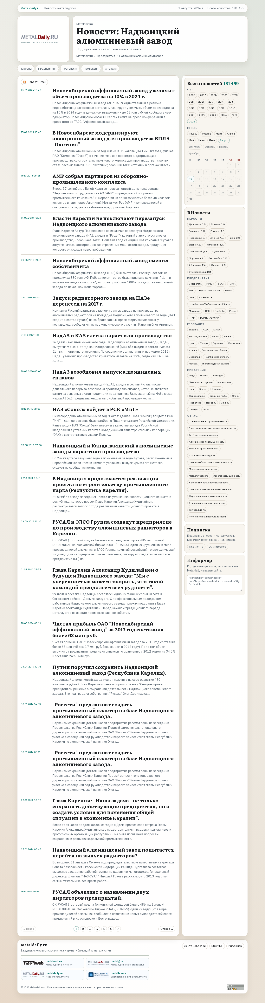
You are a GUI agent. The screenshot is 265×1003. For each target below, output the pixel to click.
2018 (211, 108)
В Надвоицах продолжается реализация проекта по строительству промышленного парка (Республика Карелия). (110, 484)
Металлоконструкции (201, 382)
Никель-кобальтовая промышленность (210, 462)
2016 (191, 108)
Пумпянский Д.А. (215, 244)
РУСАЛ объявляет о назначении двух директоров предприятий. (100, 894)
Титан (206, 409)
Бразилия (194, 356)
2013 (211, 101)
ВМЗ (207, 310)
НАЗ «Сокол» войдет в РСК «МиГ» (95, 409)
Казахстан (234, 343)
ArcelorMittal (205, 297)
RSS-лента (196, 546)
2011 (191, 101)
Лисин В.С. (234, 237)
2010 (235, 95)
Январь (193, 133)
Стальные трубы (218, 395)
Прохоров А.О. (197, 237)
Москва (193, 363)
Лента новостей (195, 946)
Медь (192, 375)
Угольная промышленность (204, 448)
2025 (234, 115)
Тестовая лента (197, 509)
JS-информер (217, 546)
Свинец (225, 402)
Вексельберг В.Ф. (218, 258)
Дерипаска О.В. (197, 224)
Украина (193, 329)
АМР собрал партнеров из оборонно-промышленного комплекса (100, 178)
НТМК (192, 317)
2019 (221, 108)
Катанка (216, 389)
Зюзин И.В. (195, 244)
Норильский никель (209, 290)
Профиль (211, 402)
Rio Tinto (219, 310)
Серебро (193, 409)
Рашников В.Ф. (197, 231)
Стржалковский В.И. (200, 271)
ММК (209, 283)
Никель (204, 375)
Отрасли (111, 68)
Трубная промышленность (203, 434)
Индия (215, 336)
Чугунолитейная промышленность (207, 516)
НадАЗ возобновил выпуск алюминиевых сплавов (106, 374)
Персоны (26, 68)
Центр (192, 343)
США (206, 329)
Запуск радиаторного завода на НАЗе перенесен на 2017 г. (101, 300)
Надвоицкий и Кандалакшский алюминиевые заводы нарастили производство (112, 448)
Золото (203, 389)
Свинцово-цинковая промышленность (210, 489)
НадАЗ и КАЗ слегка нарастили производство (112, 335)
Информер (235, 946)
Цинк (192, 389)
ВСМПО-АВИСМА (209, 317)
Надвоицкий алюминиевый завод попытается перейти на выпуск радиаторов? (113, 852)
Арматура (217, 375)
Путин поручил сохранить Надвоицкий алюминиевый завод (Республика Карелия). (109, 669)
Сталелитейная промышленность (207, 503)
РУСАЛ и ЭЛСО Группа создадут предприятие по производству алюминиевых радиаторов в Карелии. (112, 527)
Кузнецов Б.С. (220, 251)
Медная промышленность (203, 468)
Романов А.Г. (217, 231)
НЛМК (232, 283)
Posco (232, 310)
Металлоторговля (199, 475)
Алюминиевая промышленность (206, 441)
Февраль (206, 133)
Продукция (91, 68)
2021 (191, 115)
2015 (231, 101)
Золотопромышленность (226, 475)
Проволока (195, 402)
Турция (204, 343)
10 (190, 179)
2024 (224, 115)
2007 (203, 95)
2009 (224, 95)
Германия (218, 343)
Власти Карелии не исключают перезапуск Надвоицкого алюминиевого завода (108, 220)
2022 (202, 115)
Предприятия (106, 56)
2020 (232, 108)
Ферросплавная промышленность (208, 496)
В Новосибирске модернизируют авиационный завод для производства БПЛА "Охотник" (111, 138)
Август (224, 140)
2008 (213, 95)
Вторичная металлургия (202, 455)
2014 (221, 101)
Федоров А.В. (218, 265)
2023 (213, 115)
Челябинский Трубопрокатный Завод (209, 304)
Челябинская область (217, 356)
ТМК (191, 290)
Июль (212, 140)
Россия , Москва (198, 336)
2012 (201, 101)
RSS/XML (217, 946)
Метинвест (194, 310)
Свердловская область (214, 350)
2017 (201, 108)
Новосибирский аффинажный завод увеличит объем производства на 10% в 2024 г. (113, 93)
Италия (193, 350)
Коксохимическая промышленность (209, 482)
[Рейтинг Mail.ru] (235, 987)
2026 (192, 121)
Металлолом (224, 382)
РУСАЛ (220, 283)
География (70, 68)
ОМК (191, 297)
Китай (216, 329)
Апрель (231, 133)
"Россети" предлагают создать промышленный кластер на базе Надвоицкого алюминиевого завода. (113, 710)
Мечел (228, 290)
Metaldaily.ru (84, 56)
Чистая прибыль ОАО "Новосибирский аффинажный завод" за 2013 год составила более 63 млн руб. (108, 629)
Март (219, 133)
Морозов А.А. (196, 258)
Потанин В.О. (218, 224)
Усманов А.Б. (217, 237)
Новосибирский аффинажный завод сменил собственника (110, 263)
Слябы (236, 395)
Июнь (201, 140)
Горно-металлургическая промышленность (212, 428)
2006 (192, 95)
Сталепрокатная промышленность (208, 421)
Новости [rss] (37, 82)
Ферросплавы (197, 395)
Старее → (166, 928)
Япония (228, 336)
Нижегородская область (215, 363)
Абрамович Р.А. (197, 265)
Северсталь (195, 283)
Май (191, 140)
